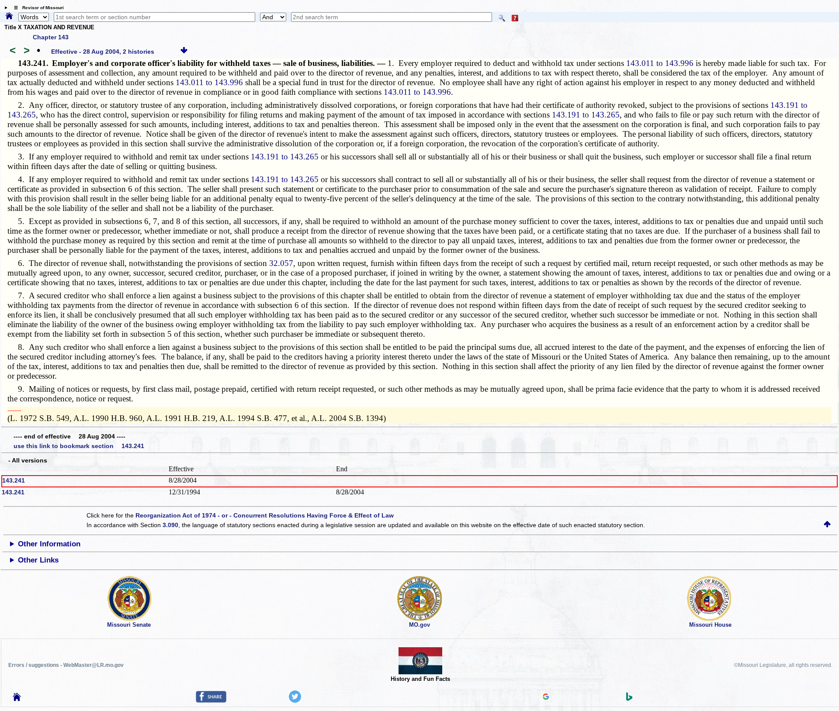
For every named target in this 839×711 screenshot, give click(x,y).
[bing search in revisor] (629, 698)
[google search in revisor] (546, 697)
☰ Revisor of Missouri (37, 7)
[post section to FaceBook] (211, 700)
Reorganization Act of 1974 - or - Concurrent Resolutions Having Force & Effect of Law (264, 515)
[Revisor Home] (17, 698)
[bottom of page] (183, 51)
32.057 (281, 263)
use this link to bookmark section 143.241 (79, 445)
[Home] (9, 16)
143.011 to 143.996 (659, 63)
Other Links (38, 560)
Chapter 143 (51, 37)
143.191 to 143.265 (586, 114)
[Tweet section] (295, 700)
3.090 (170, 524)
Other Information (49, 544)
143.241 (13, 480)
